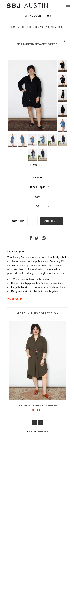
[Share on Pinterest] (44, 239)
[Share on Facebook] (31, 239)
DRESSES (26, 27)
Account (36, 15)
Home (13, 27)
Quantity (18, 221)
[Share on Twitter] (36, 239)
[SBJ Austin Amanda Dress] (37, 399)
